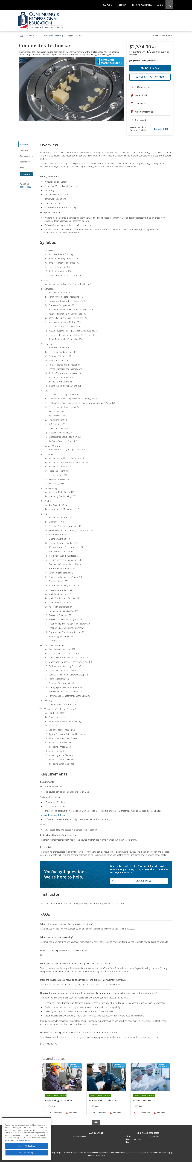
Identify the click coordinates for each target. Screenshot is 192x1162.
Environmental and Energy (53, 35)
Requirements (26, 156)
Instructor (25, 162)
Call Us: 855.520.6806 (161, 35)
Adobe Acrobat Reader (55, 815)
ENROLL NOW (150, 68)
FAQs (22, 167)
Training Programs (33, 35)
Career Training (79, 1136)
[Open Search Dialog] (169, 4)
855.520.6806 (25, 187)
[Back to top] (96, 1132)
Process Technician (144, 1100)
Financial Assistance (133, 1139)
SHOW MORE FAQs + (50, 1043)
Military (128, 1136)
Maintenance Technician (103, 1100)
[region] (26, 1138)
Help (127, 1142)
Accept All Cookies (26, 1146)
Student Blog (154, 1136)
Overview (24, 144)
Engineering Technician (58, 1100)
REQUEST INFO (160, 129)
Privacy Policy (100, 1155)
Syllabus (24, 150)
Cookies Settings (26, 1152)
